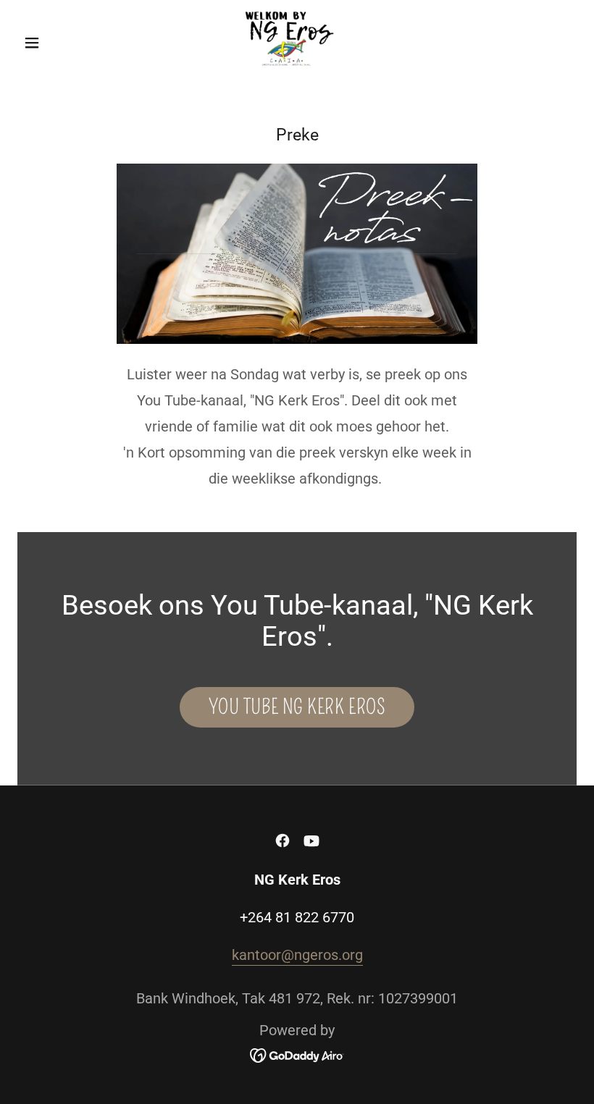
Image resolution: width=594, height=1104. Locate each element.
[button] (59, 42)
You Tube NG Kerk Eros (297, 707)
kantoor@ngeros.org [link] (297, 955)
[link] (297, 40)
